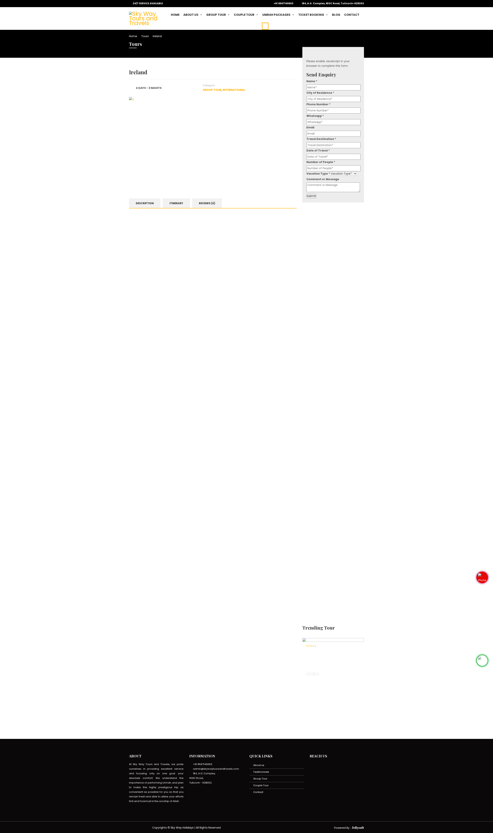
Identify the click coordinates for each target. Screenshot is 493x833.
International (234, 90)
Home (175, 15)
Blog (336, 15)
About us (258, 765)
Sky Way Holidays (182, 828)
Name (311, 81)
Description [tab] (145, 203)
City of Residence (320, 93)
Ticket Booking (311, 15)
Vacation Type (318, 174)
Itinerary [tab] (176, 203)
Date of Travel (318, 150)
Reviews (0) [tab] (207, 203)
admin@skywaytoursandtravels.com (215, 769)
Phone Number (318, 104)
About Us (190, 15)
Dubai (312, 673)
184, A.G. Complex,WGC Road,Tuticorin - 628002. (202, 778)
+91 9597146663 (283, 3)
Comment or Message (322, 179)
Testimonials (261, 772)
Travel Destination (321, 139)
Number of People (320, 162)
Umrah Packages (276, 15)
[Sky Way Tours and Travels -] (147, 18)
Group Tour (216, 15)
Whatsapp (315, 116)
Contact (351, 15)
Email (310, 127)
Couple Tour (244, 15)
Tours (145, 36)
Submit (311, 196)
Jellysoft (358, 828)
